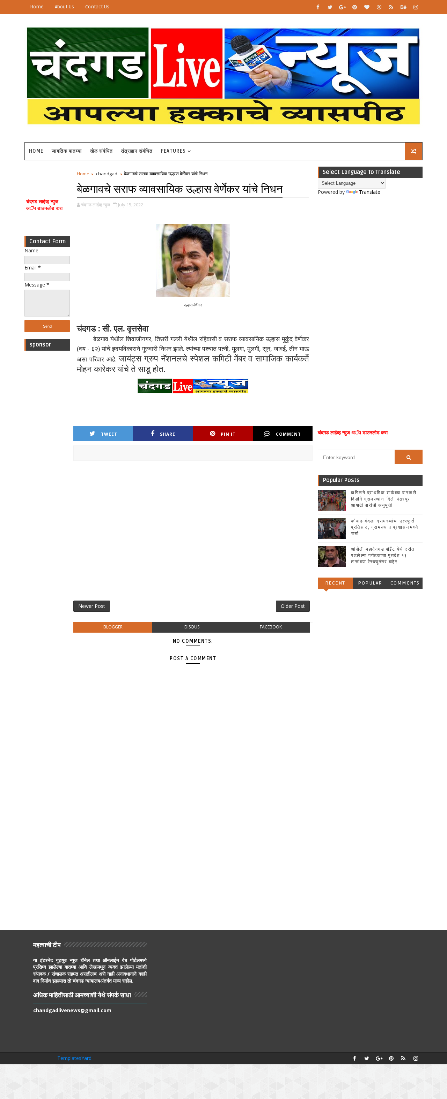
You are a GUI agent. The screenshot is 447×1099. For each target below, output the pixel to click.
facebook (271, 627)
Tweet (109, 434)
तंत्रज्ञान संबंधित (137, 151)
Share (167, 434)
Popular (370, 583)
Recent (335, 583)
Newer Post (91, 606)
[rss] (391, 7)
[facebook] (318, 7)
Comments (405, 583)
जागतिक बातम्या (67, 151)
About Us (64, 7)
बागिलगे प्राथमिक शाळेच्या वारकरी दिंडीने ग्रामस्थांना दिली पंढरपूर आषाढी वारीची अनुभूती (383, 499)
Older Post (293, 606)
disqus (191, 627)
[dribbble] (379, 7)
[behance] (403, 7)
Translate (369, 192)
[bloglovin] (366, 7)
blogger (113, 627)
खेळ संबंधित (101, 151)
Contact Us (97, 7)
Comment (288, 434)
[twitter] (330, 7)
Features (173, 151)
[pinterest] (354, 7)
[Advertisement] (47, 458)
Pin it (228, 434)
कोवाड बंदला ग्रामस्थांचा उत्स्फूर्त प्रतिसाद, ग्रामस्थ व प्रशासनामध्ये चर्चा (384, 527)
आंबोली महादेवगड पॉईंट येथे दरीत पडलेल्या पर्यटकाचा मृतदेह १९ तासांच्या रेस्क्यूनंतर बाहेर (383, 556)
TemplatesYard (74, 1058)
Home (37, 7)
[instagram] (415, 7)
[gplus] (342, 7)
